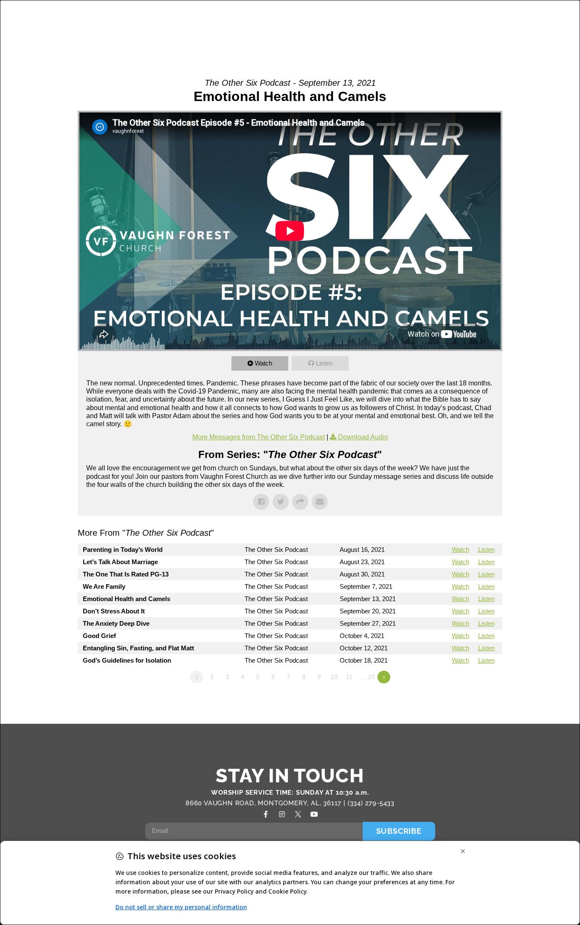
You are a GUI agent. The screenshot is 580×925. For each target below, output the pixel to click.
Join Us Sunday (453, 36)
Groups (260, 17)
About (210, 17)
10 (334, 676)
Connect (410, 17)
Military (364, 17)
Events (464, 17)
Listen (324, 363)
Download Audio (363, 437)
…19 (367, 676)
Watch (263, 363)
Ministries (307, 17)
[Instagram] (282, 814)
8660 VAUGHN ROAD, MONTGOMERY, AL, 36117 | (267, 803)
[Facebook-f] (265, 814)
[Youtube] (314, 814)
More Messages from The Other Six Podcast (258, 437)
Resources (513, 17)
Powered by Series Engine (470, 700)
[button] (550, 27)
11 (349, 676)
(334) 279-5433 (371, 803)
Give (515, 36)
